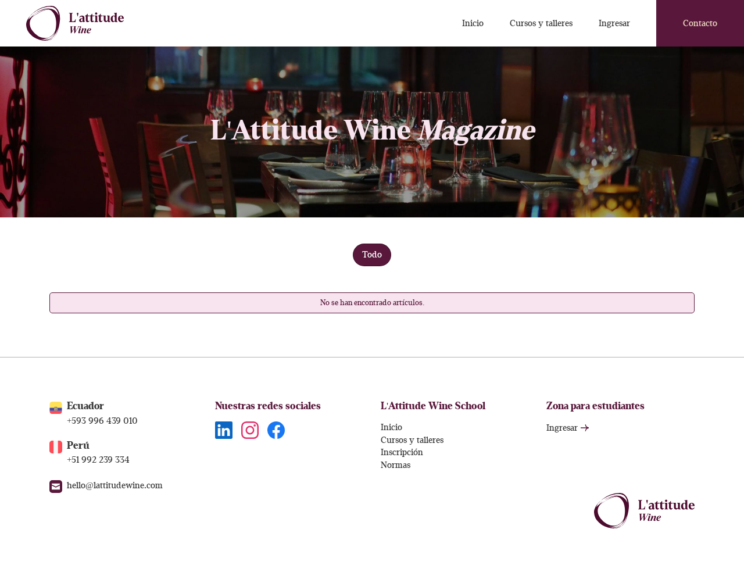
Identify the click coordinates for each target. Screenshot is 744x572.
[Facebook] (276, 430)
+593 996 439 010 (102, 421)
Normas (395, 465)
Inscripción (402, 452)
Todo (372, 255)
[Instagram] (250, 430)
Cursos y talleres (412, 440)
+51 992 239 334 (98, 460)
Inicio (391, 427)
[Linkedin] (224, 430)
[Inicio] (75, 23)
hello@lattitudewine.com (115, 485)
